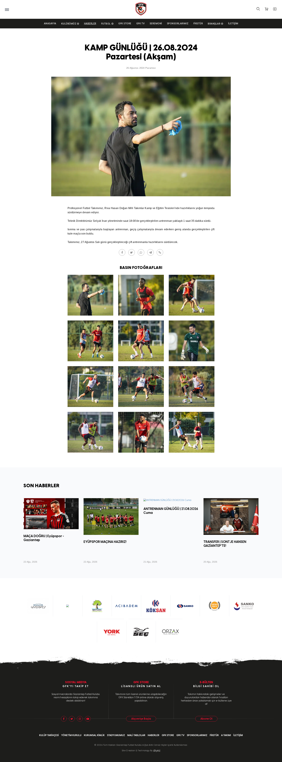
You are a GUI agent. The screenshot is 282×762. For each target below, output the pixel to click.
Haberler (90, 23)
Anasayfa (50, 23)
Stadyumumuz (116, 735)
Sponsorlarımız (177, 23)
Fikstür (198, 23)
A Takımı (226, 735)
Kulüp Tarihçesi (49, 735)
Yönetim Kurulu (71, 735)
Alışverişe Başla (141, 718)
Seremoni (156, 23)
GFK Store (124, 23)
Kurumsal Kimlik (94, 735)
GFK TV (140, 23)
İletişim (233, 23)
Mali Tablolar (136, 735)
